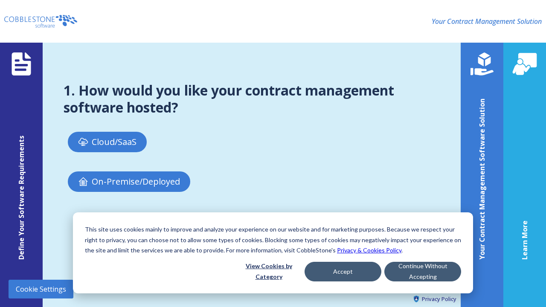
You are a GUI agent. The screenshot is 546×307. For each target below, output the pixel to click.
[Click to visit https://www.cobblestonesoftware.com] (40, 21)
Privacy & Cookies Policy (369, 250)
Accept (343, 271)
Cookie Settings (41, 289)
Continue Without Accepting (422, 271)
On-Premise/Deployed (136, 181)
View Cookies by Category (269, 271)
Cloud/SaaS (114, 142)
